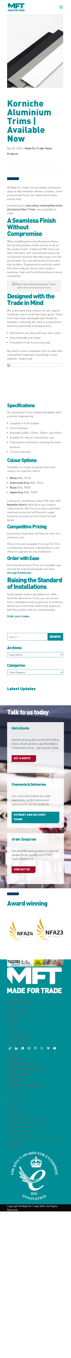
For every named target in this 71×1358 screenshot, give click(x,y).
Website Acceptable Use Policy (26, 1130)
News (48, 148)
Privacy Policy (16, 1134)
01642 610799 (20, 1036)
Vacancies (14, 1080)
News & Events (18, 1074)
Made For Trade (34, 148)
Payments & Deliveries (24, 1085)
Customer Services (21, 1064)
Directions (13, 1030)
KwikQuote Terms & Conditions (27, 1122)
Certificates (14, 1114)
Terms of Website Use (21, 1126)
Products (12, 153)
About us (14, 1053)
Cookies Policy (16, 1146)
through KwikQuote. (19, 572)
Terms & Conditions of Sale (24, 1118)
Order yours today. (18, 616)
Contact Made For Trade (25, 1069)
